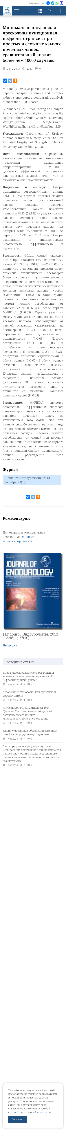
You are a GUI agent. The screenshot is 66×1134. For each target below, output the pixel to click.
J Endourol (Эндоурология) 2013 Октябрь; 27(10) (27, 480)
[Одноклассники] (15, 81)
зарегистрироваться (17, 541)
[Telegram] (10, 81)
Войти (58, 10)
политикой (44, 1112)
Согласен (17, 1119)
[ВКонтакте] (5, 81)
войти (25, 537)
